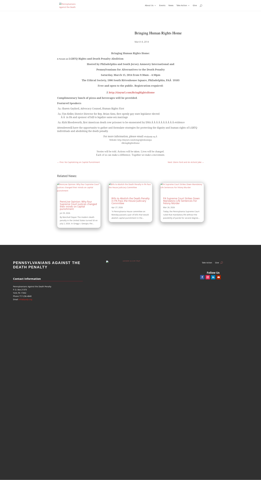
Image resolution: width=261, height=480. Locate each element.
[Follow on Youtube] (218, 277)
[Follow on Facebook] (202, 277)
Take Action (207, 262)
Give (195, 5)
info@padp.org (25, 299)
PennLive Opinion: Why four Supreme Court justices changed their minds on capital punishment (78, 205)
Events (162, 5)
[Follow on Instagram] (208, 277)
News (170, 5)
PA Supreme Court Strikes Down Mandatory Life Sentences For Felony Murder (181, 201)
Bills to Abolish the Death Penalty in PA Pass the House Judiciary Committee (130, 201)
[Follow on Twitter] (224, 277)
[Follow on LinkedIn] (213, 277)
